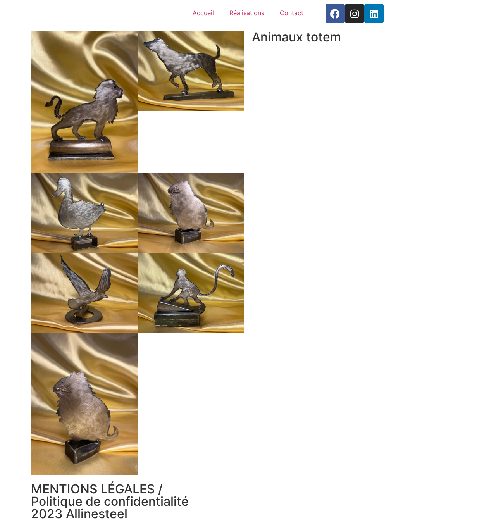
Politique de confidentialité (110, 501)
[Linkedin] (374, 13)
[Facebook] (335, 13)
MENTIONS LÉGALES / (97, 488)
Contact (291, 13)
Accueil (203, 13)
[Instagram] (354, 13)
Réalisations (246, 13)
